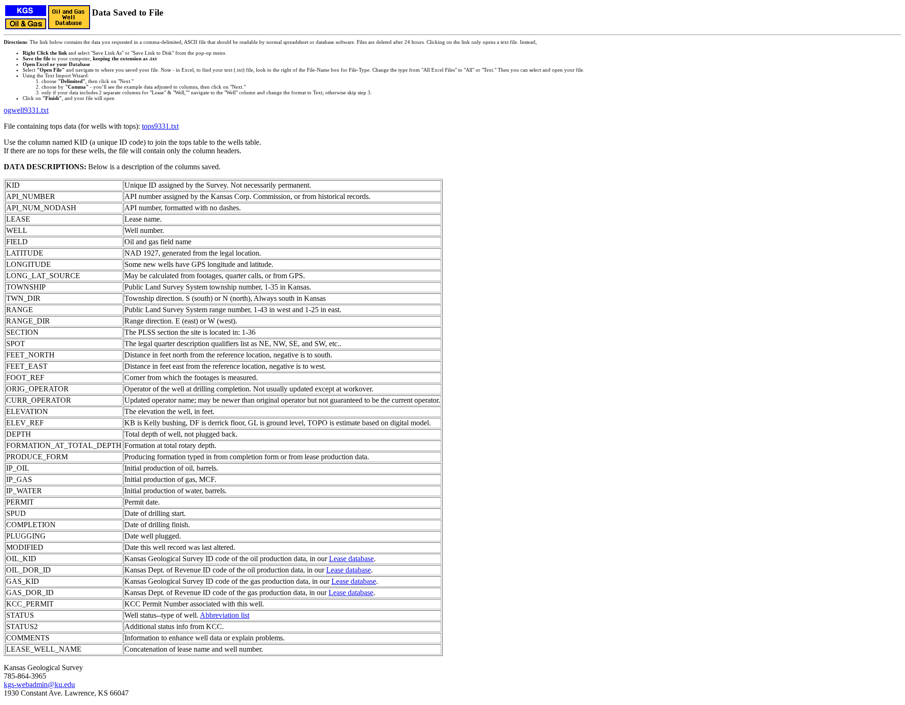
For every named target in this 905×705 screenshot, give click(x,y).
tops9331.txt (160, 126)
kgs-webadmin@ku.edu (39, 684)
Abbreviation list (224, 615)
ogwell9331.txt (26, 110)
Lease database (351, 559)
